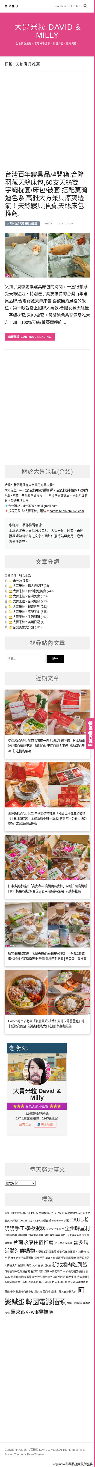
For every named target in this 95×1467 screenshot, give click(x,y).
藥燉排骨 (10, 1291)
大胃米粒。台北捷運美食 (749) (33, 591)
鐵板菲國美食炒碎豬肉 (64, 1291)
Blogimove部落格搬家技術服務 (72, 1464)
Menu (13, 6)
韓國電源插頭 (46, 1302)
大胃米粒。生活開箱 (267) (30, 617)
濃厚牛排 (71, 1276)
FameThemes (36, 1454)
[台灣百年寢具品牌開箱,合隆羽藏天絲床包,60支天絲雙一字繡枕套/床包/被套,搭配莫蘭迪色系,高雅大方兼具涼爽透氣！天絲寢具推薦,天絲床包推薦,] (47, 255)
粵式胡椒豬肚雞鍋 (78, 1281)
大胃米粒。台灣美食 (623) (30, 596)
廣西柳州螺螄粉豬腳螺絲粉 (60, 1257)
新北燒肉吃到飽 (69, 1264)
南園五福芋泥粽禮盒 (16, 1235)
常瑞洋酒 (39, 1257)
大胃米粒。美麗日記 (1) (28, 622)
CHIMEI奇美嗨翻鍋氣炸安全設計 (45, 1212)
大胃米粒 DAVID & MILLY (47, 31)
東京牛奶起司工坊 (55, 1271)
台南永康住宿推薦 (33, 1242)
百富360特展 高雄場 (39, 1281)
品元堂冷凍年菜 (63, 1243)
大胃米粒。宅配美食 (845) (30, 612)
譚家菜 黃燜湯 (42, 1291)
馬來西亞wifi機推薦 (32, 1312)
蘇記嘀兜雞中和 (24, 1291)
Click (90, 733)
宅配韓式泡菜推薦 (46, 1251)
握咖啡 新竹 (25, 1265)
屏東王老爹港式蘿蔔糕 (20, 1257)
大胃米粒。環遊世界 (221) (30, 606)
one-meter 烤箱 (60, 1220)
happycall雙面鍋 (42, 1220)
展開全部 (11, 575)
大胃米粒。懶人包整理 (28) (31, 585)
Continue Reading (36, 336)
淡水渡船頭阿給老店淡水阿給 (48, 1276)
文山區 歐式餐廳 (42, 1265)
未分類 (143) (21, 580)
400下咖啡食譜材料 (16, 1212)
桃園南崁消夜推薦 (21, 1276)
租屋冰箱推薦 (59, 1281)
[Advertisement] (47, 126)
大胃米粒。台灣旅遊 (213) (30, 601)
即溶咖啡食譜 (36, 1235)
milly (49, 223)
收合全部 (25, 575)
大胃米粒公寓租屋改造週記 (22, 223)
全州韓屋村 (77, 1228)
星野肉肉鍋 (37, 1271)
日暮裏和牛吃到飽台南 (17, 1271)
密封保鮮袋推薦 (66, 1251)
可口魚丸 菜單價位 (55, 1235)
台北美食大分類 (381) (27, 627)
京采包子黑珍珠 (55, 1229)
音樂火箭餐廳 (74, 1303)
